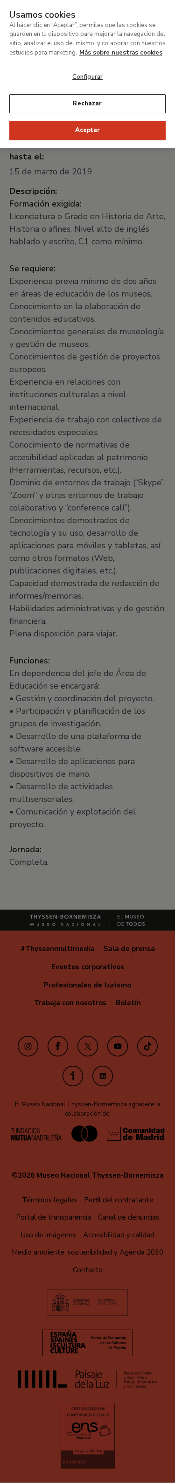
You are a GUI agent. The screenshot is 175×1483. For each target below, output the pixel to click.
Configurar (87, 77)
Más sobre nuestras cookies (120, 52)
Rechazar (87, 103)
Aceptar (87, 130)
